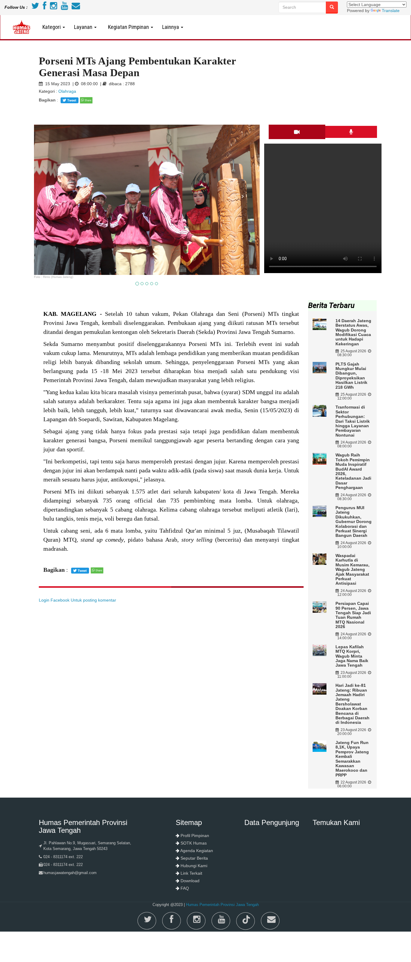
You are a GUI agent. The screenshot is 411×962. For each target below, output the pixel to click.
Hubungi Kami (194, 865)
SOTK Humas (194, 843)
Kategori (52, 27)
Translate (391, 10)
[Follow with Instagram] (53, 7)
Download (190, 880)
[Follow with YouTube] (64, 7)
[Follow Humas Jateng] (35, 7)
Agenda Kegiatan (196, 850)
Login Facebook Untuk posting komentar (77, 600)
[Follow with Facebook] (44, 7)
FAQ (185, 888)
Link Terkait (191, 873)
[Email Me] (76, 7)
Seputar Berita (194, 858)
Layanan (84, 27)
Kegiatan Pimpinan (128, 27)
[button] (51, 233)
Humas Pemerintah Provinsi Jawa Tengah (222, 904)
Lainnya (171, 27)
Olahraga (67, 91)
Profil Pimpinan (195, 835)
